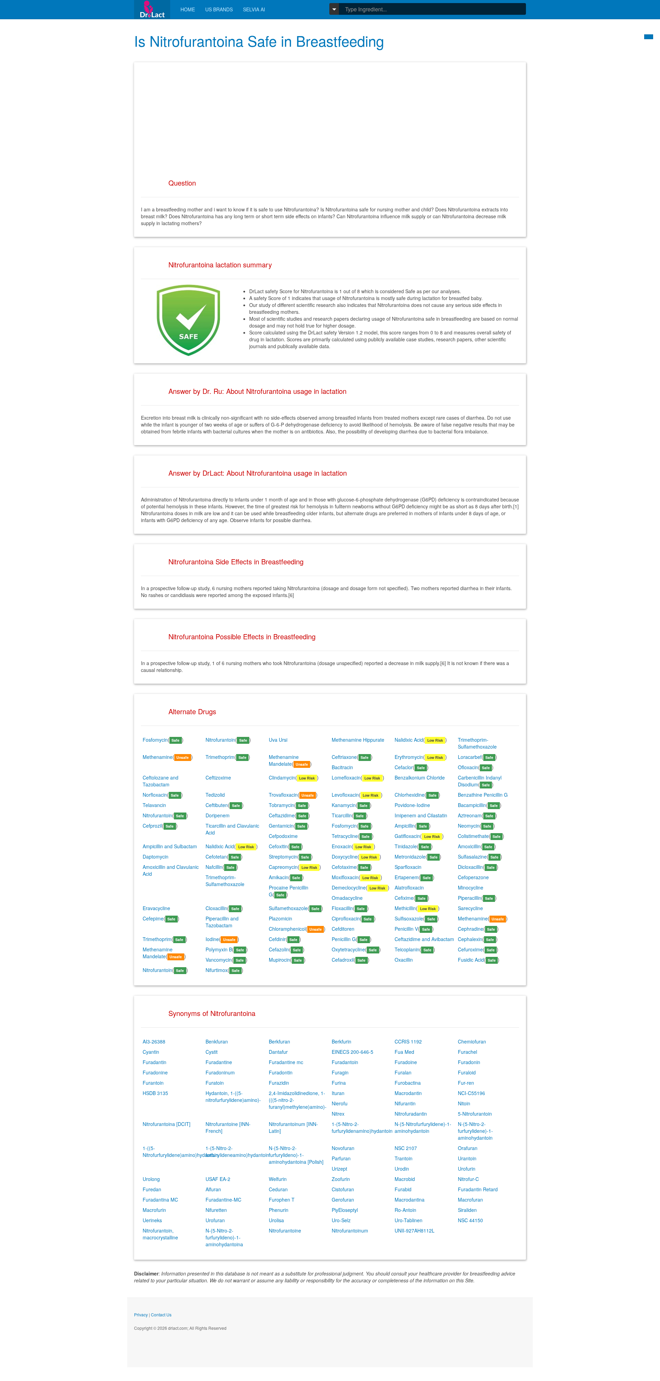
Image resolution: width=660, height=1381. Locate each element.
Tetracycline (345, 835)
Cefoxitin (278, 846)
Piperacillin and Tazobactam (222, 922)
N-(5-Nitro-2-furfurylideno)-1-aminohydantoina (224, 1237)
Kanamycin (344, 805)
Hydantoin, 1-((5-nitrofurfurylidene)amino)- (233, 1096)
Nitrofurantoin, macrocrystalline (160, 1234)
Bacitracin (342, 767)
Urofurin (466, 1168)
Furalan (403, 1072)
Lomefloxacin (346, 777)
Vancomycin (219, 959)
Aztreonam (470, 815)
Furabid (403, 1189)
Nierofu (340, 1103)
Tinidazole (406, 846)
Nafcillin (214, 866)
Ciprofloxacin (346, 918)
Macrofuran (470, 1199)
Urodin (402, 1168)
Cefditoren (343, 928)
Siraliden (467, 1209)
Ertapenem (407, 877)
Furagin (340, 1072)
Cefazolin (279, 949)
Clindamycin (282, 777)
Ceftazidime (282, 815)
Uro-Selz (341, 1220)
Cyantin (151, 1051)
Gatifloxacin (407, 835)
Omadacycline (347, 897)
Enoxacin (342, 846)
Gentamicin (281, 825)
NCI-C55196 (471, 1093)
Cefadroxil (343, 959)
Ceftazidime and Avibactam (424, 939)
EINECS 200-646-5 (352, 1051)
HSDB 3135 (155, 1093)
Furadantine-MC (223, 1199)
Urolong (151, 1178)
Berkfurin (341, 1041)
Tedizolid (215, 794)
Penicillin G (344, 939)
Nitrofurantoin (220, 739)
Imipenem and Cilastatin (421, 815)
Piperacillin (469, 897)
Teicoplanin (407, 949)
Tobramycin (281, 805)
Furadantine (219, 1062)
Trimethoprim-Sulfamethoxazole (477, 743)
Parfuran (341, 1158)
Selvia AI (254, 9)
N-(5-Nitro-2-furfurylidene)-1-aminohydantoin (475, 1130)
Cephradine (470, 928)
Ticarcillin (342, 815)
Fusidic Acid (471, 959)
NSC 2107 (406, 1148)
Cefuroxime (470, 949)
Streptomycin (283, 856)
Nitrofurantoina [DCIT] (166, 1123)
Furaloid (467, 1072)
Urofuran (215, 1220)
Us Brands (219, 9)
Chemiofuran (472, 1041)
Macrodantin (408, 1093)
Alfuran (213, 1189)
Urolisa (276, 1220)
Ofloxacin (468, 767)
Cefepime (153, 918)
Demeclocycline (349, 887)
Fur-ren (466, 1082)
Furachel (467, 1051)
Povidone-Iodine (412, 805)
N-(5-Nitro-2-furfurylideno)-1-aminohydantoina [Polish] (296, 1155)
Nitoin (464, 1103)
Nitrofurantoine (285, 1230)
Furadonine (155, 1072)
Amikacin (278, 877)
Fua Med (404, 1051)
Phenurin (278, 1209)
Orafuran (467, 1148)
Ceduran (278, 1189)
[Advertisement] (330, 117)
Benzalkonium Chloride (420, 777)
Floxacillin (342, 908)
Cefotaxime (344, 866)
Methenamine (158, 756)
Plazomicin (280, 918)
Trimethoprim (220, 756)
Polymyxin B (219, 949)
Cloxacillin (216, 908)
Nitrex (338, 1113)
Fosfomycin (155, 739)
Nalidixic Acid (409, 739)
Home (187, 9)
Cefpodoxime (283, 835)
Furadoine (406, 1062)
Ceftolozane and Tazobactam (160, 781)
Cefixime (404, 897)
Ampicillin (405, 825)
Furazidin (279, 1082)
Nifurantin (405, 1103)
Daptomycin (155, 856)
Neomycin (469, 825)
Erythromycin (409, 756)
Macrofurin (154, 1209)
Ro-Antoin (405, 1209)
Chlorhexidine (410, 794)
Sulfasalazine (472, 856)
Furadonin (469, 1062)
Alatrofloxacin (409, 887)
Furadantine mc (286, 1062)
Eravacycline (156, 908)
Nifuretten (216, 1209)
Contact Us (161, 1314)
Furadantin (154, 1062)
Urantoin (467, 1158)
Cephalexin (470, 939)
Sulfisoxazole (409, 918)
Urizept (339, 1168)
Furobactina (408, 1082)
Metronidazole (410, 856)
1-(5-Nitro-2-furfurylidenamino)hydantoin (362, 1127)
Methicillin (405, 908)
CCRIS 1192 (408, 1041)
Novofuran (343, 1148)
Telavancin (154, 805)
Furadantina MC (160, 1199)
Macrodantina (410, 1199)
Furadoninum (220, 1072)
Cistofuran (343, 1189)
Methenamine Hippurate (358, 739)
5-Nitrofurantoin (475, 1113)
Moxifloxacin (345, 877)
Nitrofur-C (468, 1178)
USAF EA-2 (218, 1178)
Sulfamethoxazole (288, 908)
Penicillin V (406, 928)
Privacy (141, 1314)
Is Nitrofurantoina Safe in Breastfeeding (259, 40)
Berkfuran (279, 1041)
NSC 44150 (470, 1220)
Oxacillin (404, 959)
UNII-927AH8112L (414, 1230)
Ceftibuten (217, 805)
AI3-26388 (154, 1041)
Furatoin (215, 1082)
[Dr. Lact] (152, 9)
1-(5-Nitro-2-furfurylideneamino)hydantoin (237, 1151)
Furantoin (153, 1082)
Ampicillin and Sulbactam (170, 846)
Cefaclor (404, 767)
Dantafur (278, 1051)
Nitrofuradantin (411, 1113)
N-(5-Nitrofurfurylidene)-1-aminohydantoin (423, 1127)
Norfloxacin (155, 794)
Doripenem (218, 815)
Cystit (212, 1051)
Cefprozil (152, 825)
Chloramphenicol (287, 928)
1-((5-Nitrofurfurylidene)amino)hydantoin (180, 1151)
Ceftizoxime (218, 777)
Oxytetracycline (348, 949)
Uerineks (152, 1220)
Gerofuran (343, 1199)
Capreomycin (283, 866)
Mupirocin (279, 959)
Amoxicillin (469, 846)
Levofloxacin (345, 794)
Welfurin (278, 1178)
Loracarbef (470, 756)
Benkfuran (217, 1041)
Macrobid (405, 1178)
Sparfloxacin (408, 866)
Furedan (152, 1189)
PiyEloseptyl (345, 1209)
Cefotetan (216, 856)
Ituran (338, 1093)
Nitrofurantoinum (350, 1230)
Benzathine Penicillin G (483, 794)
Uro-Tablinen (408, 1220)
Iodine (212, 939)
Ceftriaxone (344, 756)
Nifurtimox (217, 969)
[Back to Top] (648, 36)
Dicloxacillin (470, 866)
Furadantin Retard (478, 1189)
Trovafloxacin (283, 794)
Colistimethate (473, 835)
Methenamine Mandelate (284, 760)
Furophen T (282, 1199)
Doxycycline (345, 856)
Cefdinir (277, 939)
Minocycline (470, 887)
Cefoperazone (473, 877)
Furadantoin (345, 1062)
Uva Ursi (278, 739)
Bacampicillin (472, 805)
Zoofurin (341, 1178)
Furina (339, 1082)
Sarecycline (470, 908)
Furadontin (281, 1072)
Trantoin (403, 1158)
